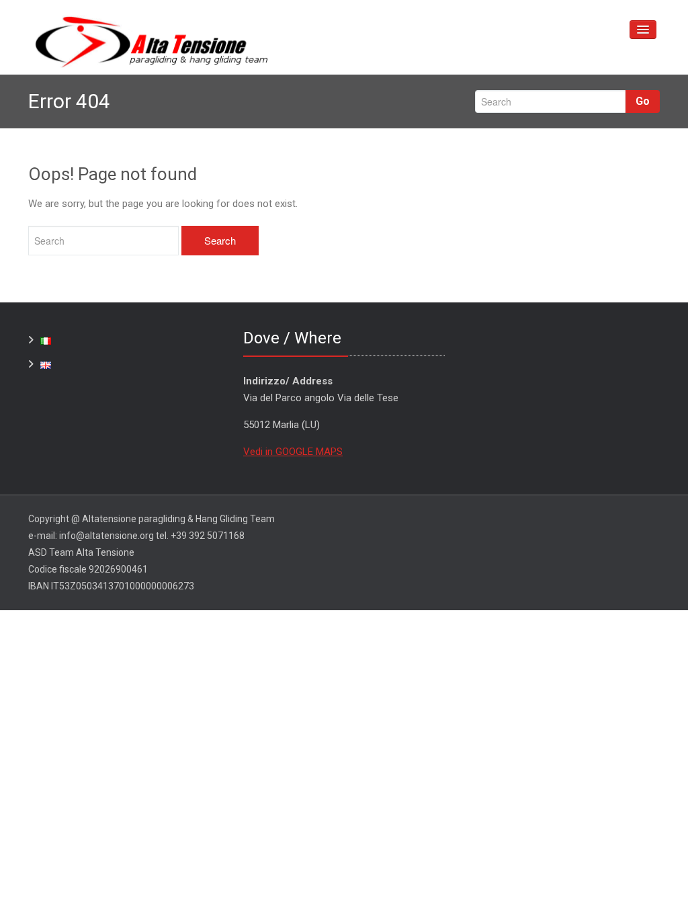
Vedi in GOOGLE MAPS (293, 452)
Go (643, 101)
